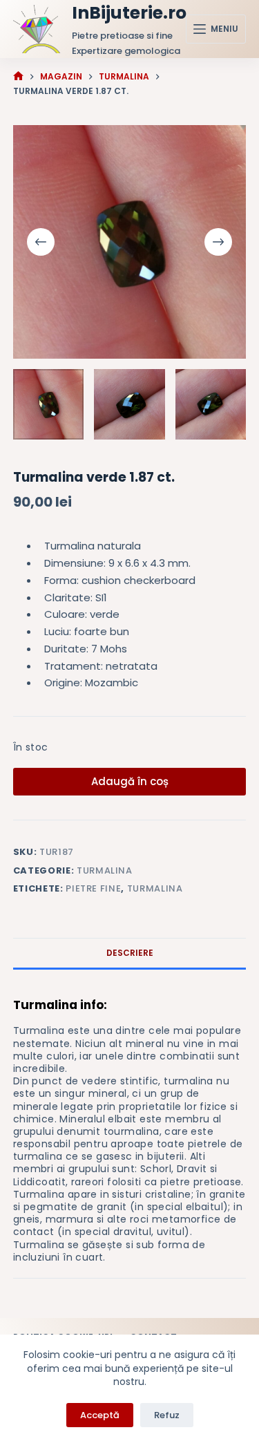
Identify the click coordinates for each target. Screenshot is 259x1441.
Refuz (167, 1415)
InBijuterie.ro (129, 13)
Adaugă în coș (130, 781)
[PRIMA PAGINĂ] (18, 76)
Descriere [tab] (129, 953)
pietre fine (93, 888)
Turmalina (105, 870)
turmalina (155, 888)
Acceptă (99, 1415)
